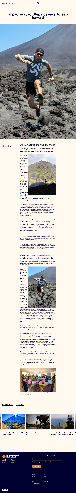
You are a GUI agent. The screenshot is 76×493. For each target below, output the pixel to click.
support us (46, 478)
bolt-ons (34, 481)
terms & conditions (36, 483)
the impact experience (49, 472)
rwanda (33, 474)
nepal (33, 478)
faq (15, 3)
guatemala (34, 472)
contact (46, 479)
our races (4, 3)
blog (45, 476)
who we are (10, 3)
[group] (14, 424)
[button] (47, 462)
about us (46, 481)
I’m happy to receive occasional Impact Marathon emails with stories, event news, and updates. (47, 462)
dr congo (34, 479)
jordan (33, 476)
